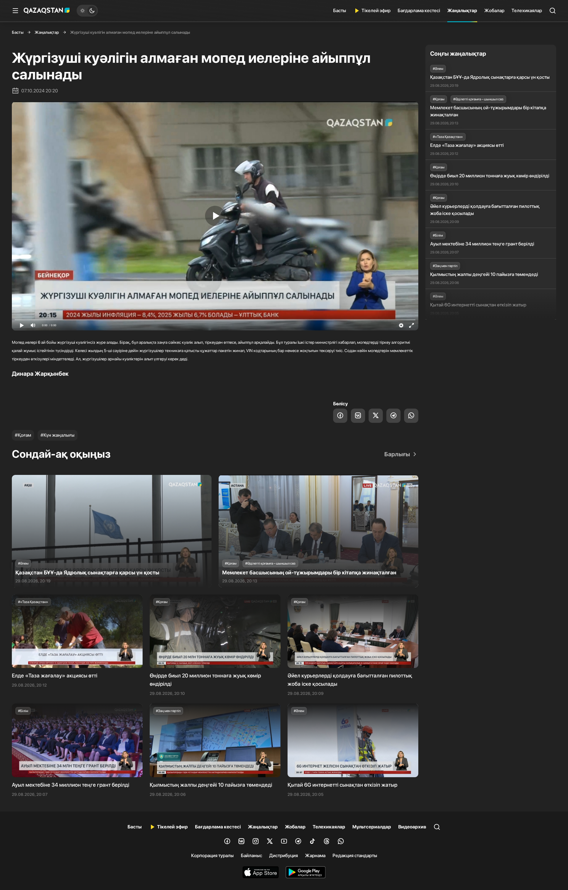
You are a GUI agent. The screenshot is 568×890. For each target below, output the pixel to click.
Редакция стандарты (355, 855)
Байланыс (251, 855)
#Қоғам (23, 435)
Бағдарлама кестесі (419, 10)
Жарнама (315, 855)
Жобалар (494, 10)
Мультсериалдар (371, 827)
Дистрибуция (283, 855)
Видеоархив (412, 827)
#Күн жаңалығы (58, 435)
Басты (339, 10)
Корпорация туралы (212, 855)
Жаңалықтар (462, 10)
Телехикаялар (526, 10)
